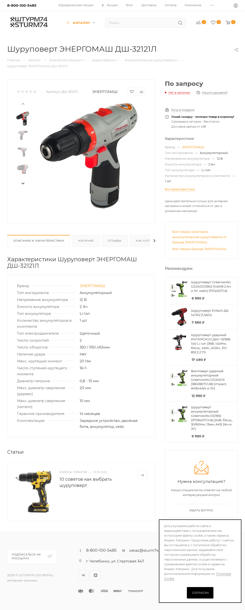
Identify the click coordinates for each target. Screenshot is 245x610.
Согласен (200, 592)
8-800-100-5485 (21, 5)
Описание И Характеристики (38, 240)
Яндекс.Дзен (95, 575)
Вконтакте (83, 575)
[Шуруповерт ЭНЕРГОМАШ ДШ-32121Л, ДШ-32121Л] (89, 155)
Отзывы (115, 240)
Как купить (146, 240)
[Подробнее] (142, 475)
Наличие (86, 240)
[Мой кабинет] (236, 6)
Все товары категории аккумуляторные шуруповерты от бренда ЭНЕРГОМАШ (199, 237)
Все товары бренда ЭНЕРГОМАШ (199, 249)
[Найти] (180, 23)
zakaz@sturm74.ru (146, 550)
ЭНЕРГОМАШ (104, 91)
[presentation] (23, 103)
